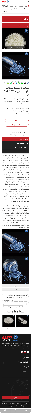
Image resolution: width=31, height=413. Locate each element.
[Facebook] (28, 352)
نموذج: (24, 132)
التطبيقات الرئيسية (21, 147)
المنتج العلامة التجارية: (20, 135)
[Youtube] (22, 352)
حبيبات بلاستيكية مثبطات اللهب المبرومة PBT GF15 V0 (23, 329)
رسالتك (18, 120)
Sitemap (18, 406)
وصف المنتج (24, 139)
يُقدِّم (15, 398)
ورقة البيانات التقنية (21, 143)
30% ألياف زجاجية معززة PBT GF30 (13, 307)
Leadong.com (10, 406)
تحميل (26, 151)
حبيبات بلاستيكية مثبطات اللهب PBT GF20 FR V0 (9, 329)
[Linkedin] (25, 352)
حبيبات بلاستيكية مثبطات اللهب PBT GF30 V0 (15, 302)
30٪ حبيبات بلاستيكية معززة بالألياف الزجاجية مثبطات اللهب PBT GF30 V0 (16, 296)
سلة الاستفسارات (18, 125)
